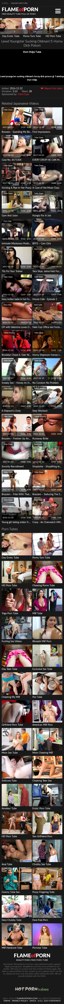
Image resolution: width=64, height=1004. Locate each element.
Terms (6, 1001)
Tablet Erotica (9, 333)
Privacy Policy (20, 1001)
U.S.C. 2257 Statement (49, 1001)
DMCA (33, 1001)
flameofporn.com (27, 998)
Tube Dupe (23, 94)
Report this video (53, 88)
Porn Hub (7, 221)
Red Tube (38, 249)
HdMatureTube (19, 3)
